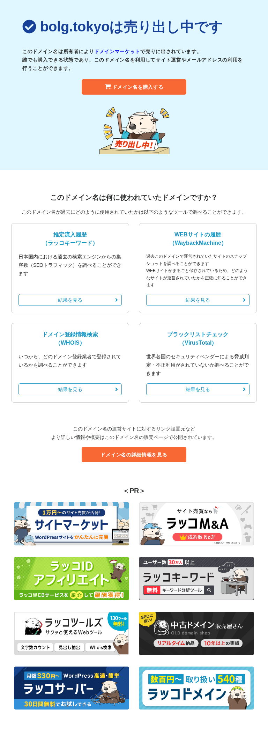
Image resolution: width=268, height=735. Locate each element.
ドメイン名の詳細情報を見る (133, 454)
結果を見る (70, 300)
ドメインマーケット (117, 51)
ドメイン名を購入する (138, 87)
